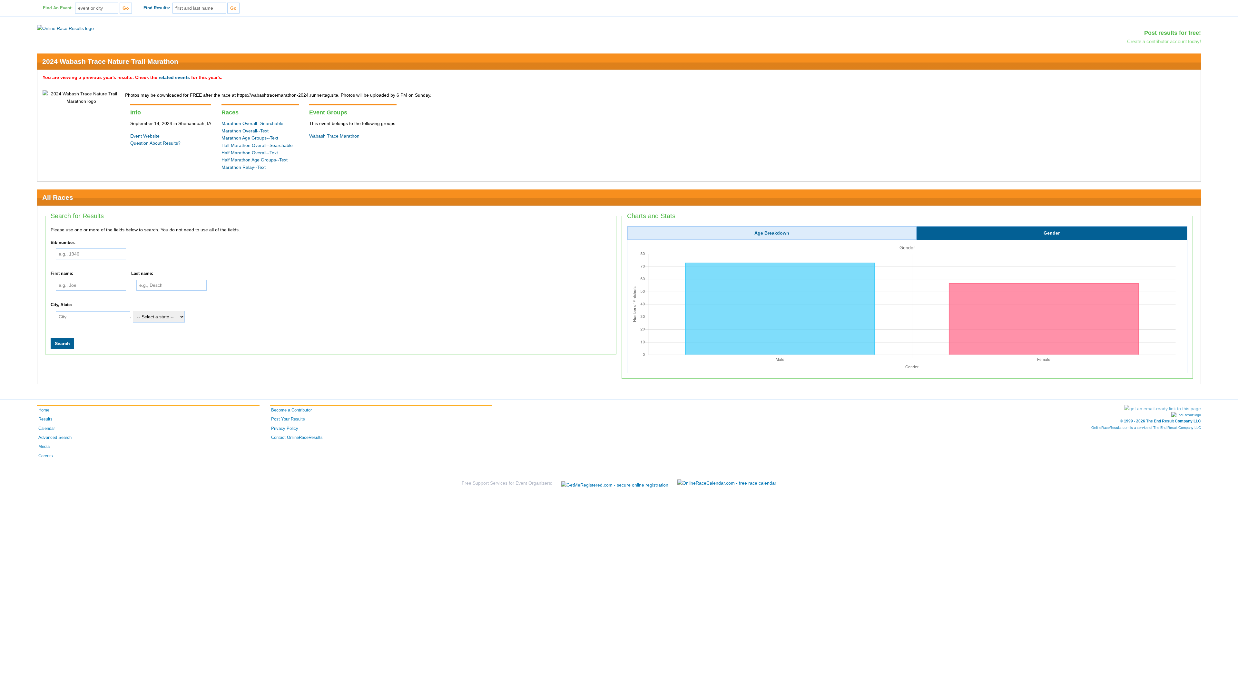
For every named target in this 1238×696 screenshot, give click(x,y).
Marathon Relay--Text (243, 167)
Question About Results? (155, 143)
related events (174, 77)
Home (43, 410)
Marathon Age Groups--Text (249, 137)
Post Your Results (288, 419)
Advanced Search (55, 437)
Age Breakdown (771, 233)
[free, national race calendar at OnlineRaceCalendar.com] (726, 483)
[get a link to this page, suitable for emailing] (1162, 408)
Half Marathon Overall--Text (249, 152)
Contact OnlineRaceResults (297, 437)
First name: (62, 274)
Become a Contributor (291, 410)
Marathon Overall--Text (245, 130)
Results (45, 419)
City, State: (61, 305)
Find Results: (156, 8)
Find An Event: (58, 8)
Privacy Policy (284, 428)
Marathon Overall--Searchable (252, 123)
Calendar (46, 428)
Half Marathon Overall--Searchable (257, 145)
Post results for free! (1172, 33)
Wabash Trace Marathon (334, 136)
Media (44, 446)
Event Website (145, 136)
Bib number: (63, 242)
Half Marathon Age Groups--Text (254, 159)
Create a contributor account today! (1164, 41)
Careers (45, 456)
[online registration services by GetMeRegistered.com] (614, 483)
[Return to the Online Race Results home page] (65, 28)
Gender (1052, 233)
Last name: (142, 274)
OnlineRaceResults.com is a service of (1146, 428)
